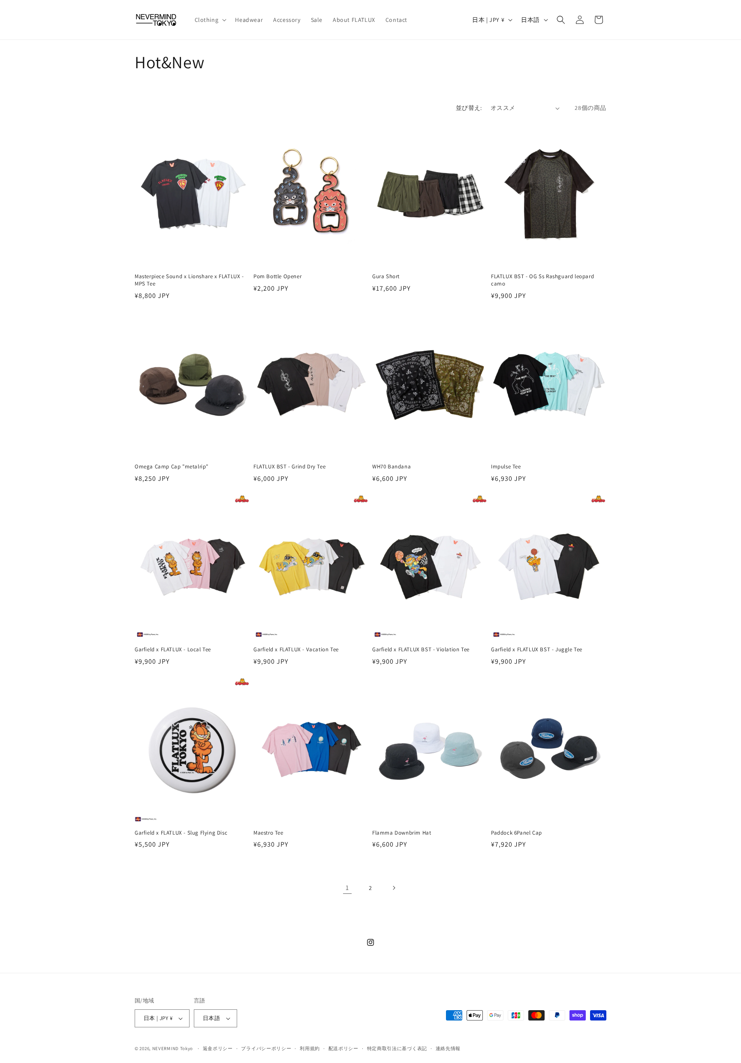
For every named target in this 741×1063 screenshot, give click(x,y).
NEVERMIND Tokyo (172, 1048)
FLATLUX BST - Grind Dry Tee (289, 466)
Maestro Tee (268, 832)
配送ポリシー (343, 1048)
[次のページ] (393, 887)
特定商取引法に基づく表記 (397, 1048)
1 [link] (347, 887)
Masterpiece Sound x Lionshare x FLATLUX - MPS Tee (189, 280)
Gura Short (386, 276)
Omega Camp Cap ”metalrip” (171, 466)
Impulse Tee (506, 466)
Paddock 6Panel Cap (516, 832)
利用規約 (310, 1048)
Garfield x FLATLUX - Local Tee (173, 649)
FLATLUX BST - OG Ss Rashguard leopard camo (542, 280)
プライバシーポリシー (266, 1048)
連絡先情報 (448, 1048)
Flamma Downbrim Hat (401, 832)
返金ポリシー (218, 1048)
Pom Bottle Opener (277, 276)
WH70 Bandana (391, 466)
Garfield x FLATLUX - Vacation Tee (296, 649)
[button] (210, 20)
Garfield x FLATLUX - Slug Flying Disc (181, 832)
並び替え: (469, 108)
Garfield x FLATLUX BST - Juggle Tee (536, 649)
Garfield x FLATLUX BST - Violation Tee (421, 649)
